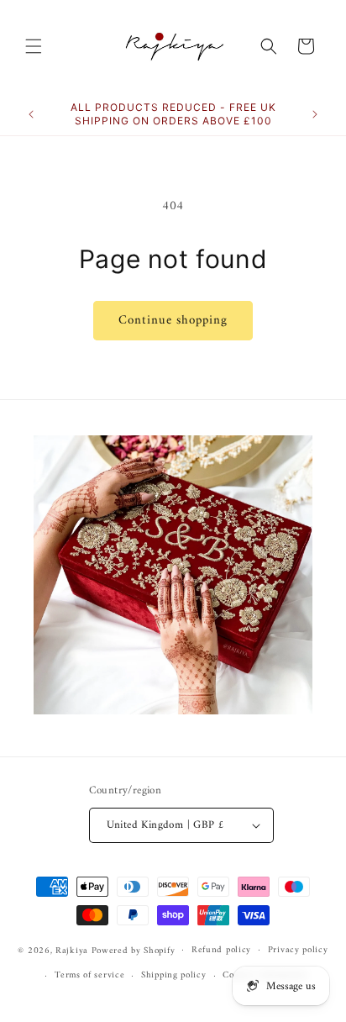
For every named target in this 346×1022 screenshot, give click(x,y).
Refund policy (221, 950)
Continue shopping (173, 320)
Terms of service (89, 975)
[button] (33, 46)
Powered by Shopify (134, 950)
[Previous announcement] (31, 114)
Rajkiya (71, 950)
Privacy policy (298, 950)
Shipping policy (174, 975)
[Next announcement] (314, 114)
